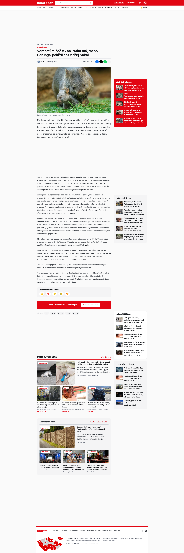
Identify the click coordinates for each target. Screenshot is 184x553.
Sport (86, 7)
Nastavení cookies (94, 530)
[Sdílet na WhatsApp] (105, 61)
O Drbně (64, 530)
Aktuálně (65, 7)
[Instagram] (140, 3)
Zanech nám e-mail (90, 305)
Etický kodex (73, 530)
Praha (53, 313)
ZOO (68, 313)
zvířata (75, 313)
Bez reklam (119, 2)
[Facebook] (137, 3)
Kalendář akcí (110, 7)
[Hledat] (91, 3)
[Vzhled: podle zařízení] (145, 2)
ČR (46, 313)
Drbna (100, 7)
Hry (119, 7)
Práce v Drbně (107, 530)
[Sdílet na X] (101, 61)
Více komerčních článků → (99, 422)
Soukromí (55, 530)
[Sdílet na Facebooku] (97, 61)
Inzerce (125, 7)
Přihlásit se (131, 3)
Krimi (80, 7)
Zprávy (73, 7)
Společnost (49, 44)
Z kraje (93, 7)
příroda (60, 313)
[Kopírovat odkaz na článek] (109, 61)
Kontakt (82, 530)
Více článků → (106, 357)
